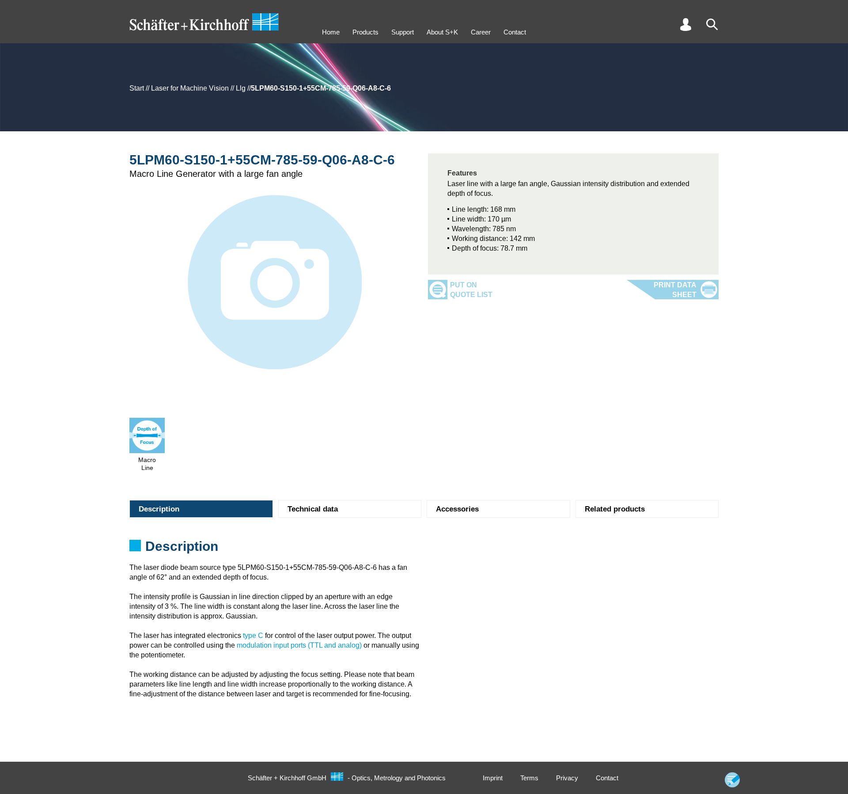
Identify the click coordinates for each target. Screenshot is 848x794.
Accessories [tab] (457, 509)
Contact (515, 32)
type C (253, 635)
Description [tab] (159, 509)
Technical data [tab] (313, 509)
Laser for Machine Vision (190, 88)
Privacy (567, 778)
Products (365, 32)
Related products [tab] (615, 509)
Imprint (493, 778)
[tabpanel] (424, 549)
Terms (529, 778)
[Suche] (712, 24)
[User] (685, 24)
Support (402, 32)
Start (136, 88)
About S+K (442, 32)
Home (331, 32)
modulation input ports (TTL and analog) (299, 645)
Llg (241, 88)
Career (481, 32)
